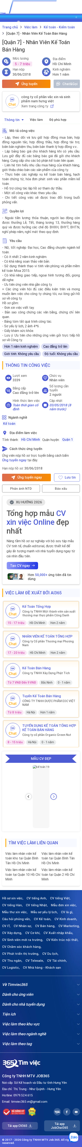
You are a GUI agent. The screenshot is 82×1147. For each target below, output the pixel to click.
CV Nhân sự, (23, 926)
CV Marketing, (69, 926)
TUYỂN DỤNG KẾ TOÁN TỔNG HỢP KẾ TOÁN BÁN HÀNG (49, 727)
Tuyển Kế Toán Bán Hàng (41, 696)
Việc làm (36, 120)
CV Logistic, (11, 967)
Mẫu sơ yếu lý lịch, (44, 912)
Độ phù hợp (57, 120)
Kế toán (9, 423)
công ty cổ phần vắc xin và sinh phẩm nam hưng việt (45, 99)
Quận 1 (67, 439)
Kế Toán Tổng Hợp (36, 606)
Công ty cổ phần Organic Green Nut (46, 735)
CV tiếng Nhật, (37, 905)
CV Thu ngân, (12, 961)
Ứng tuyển (29, 84)
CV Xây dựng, (12, 933)
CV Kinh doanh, (65, 919)
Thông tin (12, 120)
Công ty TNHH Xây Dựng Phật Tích (46, 673)
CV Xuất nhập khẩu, (58, 933)
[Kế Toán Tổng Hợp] (12, 611)
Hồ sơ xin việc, (12, 898)
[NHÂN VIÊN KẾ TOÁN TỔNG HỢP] (12, 640)
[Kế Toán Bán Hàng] (12, 670)
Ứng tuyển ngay (14, 460)
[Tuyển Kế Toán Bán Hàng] (12, 700)
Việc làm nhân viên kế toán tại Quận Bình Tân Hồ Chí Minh (58, 858)
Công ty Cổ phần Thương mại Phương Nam (48, 643)
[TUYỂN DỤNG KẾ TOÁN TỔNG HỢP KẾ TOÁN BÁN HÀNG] (12, 730)
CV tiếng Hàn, (12, 905)
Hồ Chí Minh (30, 439)
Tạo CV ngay (20, 565)
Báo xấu (61, 489)
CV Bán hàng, (45, 926)
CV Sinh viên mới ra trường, (22, 940)
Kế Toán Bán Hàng (36, 668)
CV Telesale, (34, 961)
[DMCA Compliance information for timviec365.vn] (32, 1112)
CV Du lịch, (50, 954)
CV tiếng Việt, (60, 898)
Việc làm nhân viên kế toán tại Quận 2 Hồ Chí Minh (57, 874)
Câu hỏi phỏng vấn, (16, 919)
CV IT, (6, 926)
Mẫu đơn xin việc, (64, 905)
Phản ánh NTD (21, 489)
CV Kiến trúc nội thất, (62, 940)
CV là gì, (67, 912)
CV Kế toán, (42, 919)
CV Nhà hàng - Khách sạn (42, 967)
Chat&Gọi (70, 84)
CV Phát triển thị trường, (20, 954)
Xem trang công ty (34, 106)
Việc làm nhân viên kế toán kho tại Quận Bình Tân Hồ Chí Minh (21, 858)
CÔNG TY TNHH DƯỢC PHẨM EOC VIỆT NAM (48, 703)
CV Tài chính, (57, 961)
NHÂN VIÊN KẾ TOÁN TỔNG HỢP (47, 636)
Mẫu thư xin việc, (15, 912)
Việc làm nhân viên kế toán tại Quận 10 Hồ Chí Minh (22, 874)
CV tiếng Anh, (36, 898)
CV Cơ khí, (32, 933)
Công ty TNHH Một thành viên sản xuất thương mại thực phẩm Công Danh (48, 613)
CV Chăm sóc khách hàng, (21, 947)
